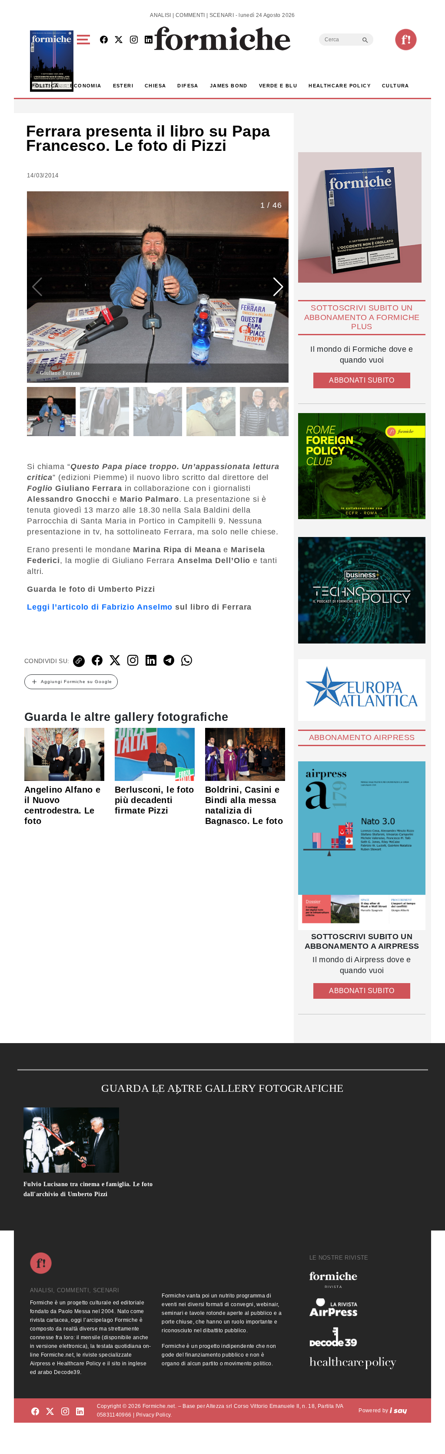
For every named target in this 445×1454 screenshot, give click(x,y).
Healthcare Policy (340, 85)
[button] (84, 61)
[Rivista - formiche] (356, 1280)
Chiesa (155, 85)
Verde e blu (278, 85)
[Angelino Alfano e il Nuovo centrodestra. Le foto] (64, 754)
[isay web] (398, 1410)
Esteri (123, 85)
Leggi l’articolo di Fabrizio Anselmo (100, 607)
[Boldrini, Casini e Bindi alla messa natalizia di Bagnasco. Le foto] (245, 754)
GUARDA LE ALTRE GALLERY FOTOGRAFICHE (222, 1088)
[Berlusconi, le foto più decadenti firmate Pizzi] (155, 754)
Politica (45, 85)
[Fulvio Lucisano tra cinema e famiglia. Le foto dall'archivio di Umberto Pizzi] (103, 1140)
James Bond (229, 85)
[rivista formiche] (361, 845)
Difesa (187, 85)
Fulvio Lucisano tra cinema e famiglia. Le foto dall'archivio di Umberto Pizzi (88, 1189)
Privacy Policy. (154, 1415)
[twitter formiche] (50, 1412)
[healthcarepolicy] (356, 1363)
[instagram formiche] (65, 1412)
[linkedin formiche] (80, 1412)
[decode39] (356, 1337)
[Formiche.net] (406, 39)
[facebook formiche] (35, 1412)
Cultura (395, 85)
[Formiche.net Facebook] (103, 40)
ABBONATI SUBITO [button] (361, 380)
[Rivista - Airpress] (356, 1307)
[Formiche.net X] (118, 40)
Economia (85, 85)
